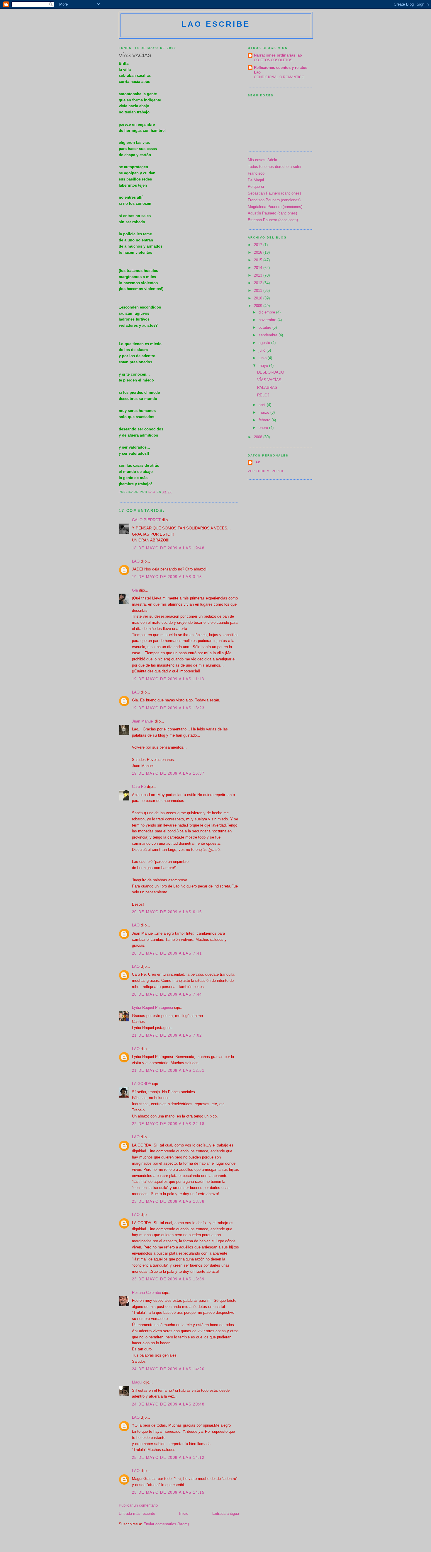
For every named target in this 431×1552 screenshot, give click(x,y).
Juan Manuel (143, 721)
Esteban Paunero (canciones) (273, 220)
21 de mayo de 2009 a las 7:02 (167, 1035)
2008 (258, 437)
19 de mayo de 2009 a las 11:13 (168, 679)
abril (263, 405)
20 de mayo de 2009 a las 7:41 (167, 953)
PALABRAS (267, 387)
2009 (258, 306)
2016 (258, 252)
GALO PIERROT (146, 520)
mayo (264, 365)
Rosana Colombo (146, 1292)
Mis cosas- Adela (262, 160)
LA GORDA (141, 1083)
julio (263, 350)
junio (263, 358)
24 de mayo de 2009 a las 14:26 (168, 1369)
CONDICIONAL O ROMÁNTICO (279, 77)
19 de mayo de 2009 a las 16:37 (168, 773)
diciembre (267, 312)
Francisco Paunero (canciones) (274, 200)
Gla (135, 590)
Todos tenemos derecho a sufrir (274, 166)
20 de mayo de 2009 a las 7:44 (167, 994)
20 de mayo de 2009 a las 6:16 (167, 912)
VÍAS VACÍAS (269, 380)
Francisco (256, 173)
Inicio (183, 1513)
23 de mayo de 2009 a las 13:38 (168, 1201)
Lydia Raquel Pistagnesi (152, 1007)
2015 (258, 260)
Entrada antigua (225, 1513)
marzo (264, 412)
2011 (258, 290)
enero (264, 427)
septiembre (269, 335)
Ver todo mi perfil (266, 471)
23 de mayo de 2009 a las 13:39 (168, 1279)
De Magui (256, 180)
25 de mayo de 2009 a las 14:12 (168, 1457)
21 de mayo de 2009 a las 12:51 (168, 1070)
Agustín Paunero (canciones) (272, 213)
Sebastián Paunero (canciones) (274, 193)
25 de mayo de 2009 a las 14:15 (168, 1492)
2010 (258, 298)
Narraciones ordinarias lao (278, 55)
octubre (265, 327)
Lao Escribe (215, 24)
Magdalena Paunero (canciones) (275, 207)
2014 (258, 267)
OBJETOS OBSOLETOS (273, 60)
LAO (136, 561)
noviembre (268, 320)
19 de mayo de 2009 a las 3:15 (167, 577)
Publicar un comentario (138, 1505)
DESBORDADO (270, 372)
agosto (265, 342)
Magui (137, 1382)
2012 (258, 283)
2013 (258, 275)
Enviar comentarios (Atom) (166, 1524)
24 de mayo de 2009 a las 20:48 (168, 1404)
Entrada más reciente (137, 1513)
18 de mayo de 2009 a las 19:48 (168, 548)
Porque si (256, 186)
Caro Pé (139, 786)
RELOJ (263, 395)
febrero (265, 420)
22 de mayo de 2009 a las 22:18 (168, 1124)
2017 (258, 245)
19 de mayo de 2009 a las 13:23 (168, 708)
